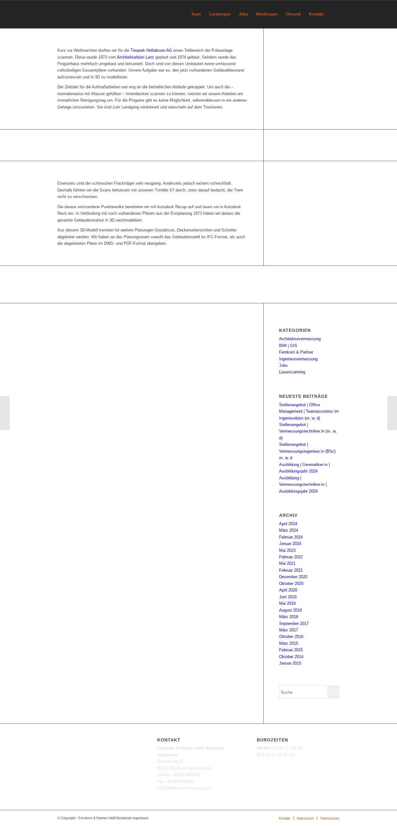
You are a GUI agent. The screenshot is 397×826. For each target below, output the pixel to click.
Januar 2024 (290, 543)
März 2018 (288, 616)
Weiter (383, 284)
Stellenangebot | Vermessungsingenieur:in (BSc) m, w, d (307, 451)
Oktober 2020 (291, 583)
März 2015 (288, 643)
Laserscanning (292, 372)
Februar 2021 (291, 570)
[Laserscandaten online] (392, 413)
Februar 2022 (291, 557)
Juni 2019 (288, 597)
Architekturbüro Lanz (135, 57)
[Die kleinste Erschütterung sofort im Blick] (5, 413)
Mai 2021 (287, 563)
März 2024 (288, 530)
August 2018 (290, 610)
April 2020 (288, 590)
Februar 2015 (291, 650)
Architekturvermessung (300, 338)
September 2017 (294, 623)
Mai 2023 (287, 550)
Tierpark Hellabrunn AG (151, 50)
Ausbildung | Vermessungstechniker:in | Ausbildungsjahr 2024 (303, 485)
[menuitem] (196, 14)
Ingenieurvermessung (298, 359)
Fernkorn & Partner (296, 352)
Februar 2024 (291, 537)
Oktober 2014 (291, 656)
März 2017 (288, 630)
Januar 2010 (290, 663)
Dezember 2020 (293, 576)
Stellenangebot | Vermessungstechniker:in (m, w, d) (308, 431)
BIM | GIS (288, 345)
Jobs (283, 365)
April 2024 (288, 523)
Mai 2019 (287, 603)
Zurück (14, 284)
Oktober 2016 (291, 636)
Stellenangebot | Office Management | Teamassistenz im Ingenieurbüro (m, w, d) (309, 411)
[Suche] (334, 14)
